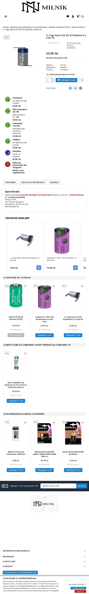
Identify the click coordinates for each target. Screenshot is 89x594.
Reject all (80, 591)
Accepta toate (78, 588)
